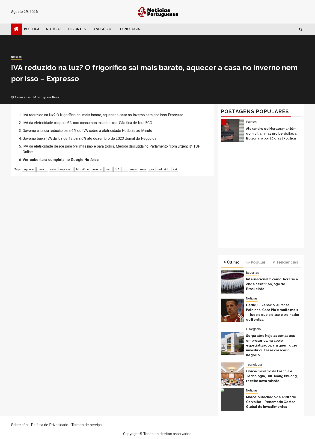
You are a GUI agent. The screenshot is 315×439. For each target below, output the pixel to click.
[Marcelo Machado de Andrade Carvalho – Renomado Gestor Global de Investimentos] (232, 399)
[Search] (300, 29)
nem (143, 169)
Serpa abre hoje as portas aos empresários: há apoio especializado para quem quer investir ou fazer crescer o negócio (271, 345)
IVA (117, 169)
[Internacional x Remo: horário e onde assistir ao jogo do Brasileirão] (232, 282)
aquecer (29, 169)
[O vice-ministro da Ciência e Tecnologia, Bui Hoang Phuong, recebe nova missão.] (232, 374)
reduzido (163, 169)
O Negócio (101, 29)
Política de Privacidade (49, 425)
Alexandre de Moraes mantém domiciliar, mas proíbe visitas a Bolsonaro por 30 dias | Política (271, 133)
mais (133, 169)
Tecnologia (129, 29)
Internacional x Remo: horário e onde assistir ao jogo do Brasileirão (272, 284)
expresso (66, 169)
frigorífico (82, 169)
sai (175, 169)
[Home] (16, 29)
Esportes (77, 29)
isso (108, 169)
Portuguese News (48, 97)
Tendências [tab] (287, 262)
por (151, 169)
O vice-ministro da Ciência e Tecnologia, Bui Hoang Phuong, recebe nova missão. (272, 376)
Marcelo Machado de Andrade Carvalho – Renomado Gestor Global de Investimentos (271, 402)
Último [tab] (233, 262)
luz (125, 169)
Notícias (54, 29)
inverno (97, 169)
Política (31, 29)
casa (53, 169)
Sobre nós (19, 425)
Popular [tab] (258, 262)
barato (42, 169)
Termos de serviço (86, 425)
